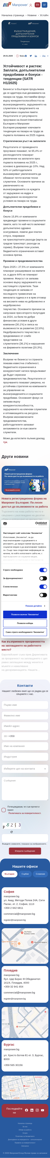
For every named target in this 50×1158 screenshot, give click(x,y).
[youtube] (41, 1111)
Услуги (25, 1133)
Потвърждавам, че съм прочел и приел (24, 810)
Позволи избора (25, 623)
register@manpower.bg (15, 920)
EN (37, 5)
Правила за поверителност (25, 1143)
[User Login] (32, 6)
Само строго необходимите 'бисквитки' (25, 632)
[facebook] (25, 1111)
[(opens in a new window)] (26, 56)
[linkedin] (30, 1111)
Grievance (25, 1146)
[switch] (43, 578)
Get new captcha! (12, 832)
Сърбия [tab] (25, 874)
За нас (25, 1127)
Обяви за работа (25, 1130)
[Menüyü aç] (44, 5)
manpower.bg (11, 896)
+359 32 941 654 (13, 986)
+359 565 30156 (13, 1065)
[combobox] (6, 736)
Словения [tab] (40, 874)
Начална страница (13, 15)
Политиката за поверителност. (25, 813)
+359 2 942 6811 (13, 908)
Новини (32, 15)
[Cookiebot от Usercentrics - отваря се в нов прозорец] (35, 523)
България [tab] (9, 874)
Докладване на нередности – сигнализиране (25, 1140)
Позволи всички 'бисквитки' (25, 614)
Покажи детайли (33, 606)
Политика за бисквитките (25, 1136)
